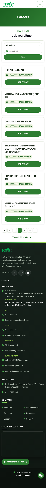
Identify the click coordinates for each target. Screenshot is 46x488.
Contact (29, 419)
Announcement (32, 407)
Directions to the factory (17, 462)
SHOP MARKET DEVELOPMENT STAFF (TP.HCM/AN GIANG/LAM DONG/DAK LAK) (20, 148)
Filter (23, 57)
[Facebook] (14, 273)
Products (8, 413)
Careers (7, 419)
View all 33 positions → (23, 237)
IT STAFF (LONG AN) (15, 70)
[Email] (28, 273)
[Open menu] (40, 4)
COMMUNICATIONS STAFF (18, 121)
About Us (8, 407)
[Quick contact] (41, 474)
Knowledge (31, 413)
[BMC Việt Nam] (8, 4)
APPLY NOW (23, 82)
